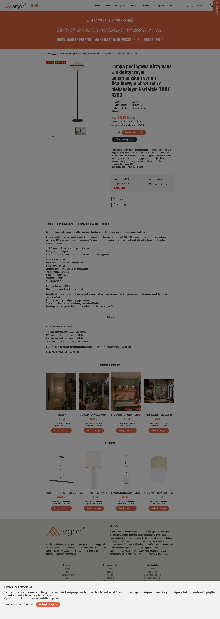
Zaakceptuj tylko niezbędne (13, 604)
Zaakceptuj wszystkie (48, 604)
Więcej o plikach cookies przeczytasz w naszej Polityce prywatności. (32, 598)
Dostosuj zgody (29, 604)
